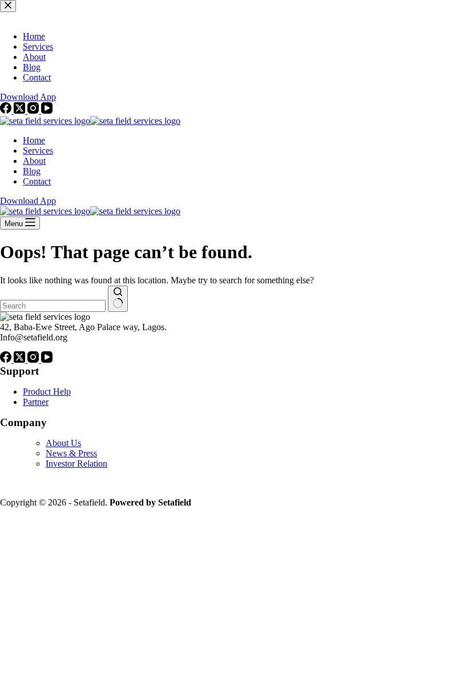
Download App (28, 201)
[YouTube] (47, 359)
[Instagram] (34, 359)
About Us (63, 443)
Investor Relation (76, 463)
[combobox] (53, 306)
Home (34, 140)
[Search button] (118, 299)
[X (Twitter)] (20, 359)
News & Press (71, 453)
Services (38, 150)
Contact (37, 181)
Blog (32, 171)
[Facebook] (7, 359)
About (34, 161)
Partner (36, 402)
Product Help (47, 391)
